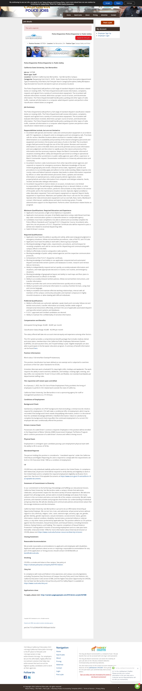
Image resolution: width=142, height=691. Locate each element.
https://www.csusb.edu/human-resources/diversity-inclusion (60, 532)
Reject (118, 3)
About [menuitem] (58, 658)
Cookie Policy (45, 4)
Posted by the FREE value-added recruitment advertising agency (38, 623)
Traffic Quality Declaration (65, 4)
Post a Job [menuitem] (60, 674)
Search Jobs (78, 15)
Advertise (104, 15)
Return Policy (29, 688)
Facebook (25, 677)
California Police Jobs (42, 686)
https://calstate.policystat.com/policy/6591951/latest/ (43, 565)
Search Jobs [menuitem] (60, 655)
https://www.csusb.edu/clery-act (36, 583)
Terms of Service (89, 688)
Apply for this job (83, 38)
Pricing (95, 15)
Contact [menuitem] (59, 668)
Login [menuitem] (58, 671)
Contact (113, 15)
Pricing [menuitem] (58, 661)
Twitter (29, 677)
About (87, 15)
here (35, 348)
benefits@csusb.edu (31, 553)
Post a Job (107, 22)
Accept (108, 3)
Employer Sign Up (104, 33)
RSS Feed (38, 688)
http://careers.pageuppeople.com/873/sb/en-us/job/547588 (63, 595)
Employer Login (103, 36)
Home (69, 15)
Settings (129, 3)
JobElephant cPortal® (96, 668)
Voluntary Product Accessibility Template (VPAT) (66, 688)
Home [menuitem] (58, 651)
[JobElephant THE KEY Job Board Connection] (98, 647)
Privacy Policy (100, 688)
